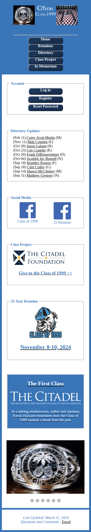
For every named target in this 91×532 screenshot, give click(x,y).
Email (66, 522)
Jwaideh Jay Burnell (41, 159)
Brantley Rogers (39, 163)
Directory (45, 53)
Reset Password (45, 106)
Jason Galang (36, 146)
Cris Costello (36, 150)
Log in (45, 90)
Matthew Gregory (40, 175)
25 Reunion (62, 222)
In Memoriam (45, 66)
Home (45, 39)
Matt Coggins (38, 142)
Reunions (45, 46)
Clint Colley (36, 167)
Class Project (45, 59)
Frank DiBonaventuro (43, 154)
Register (45, 98)
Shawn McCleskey (41, 171)
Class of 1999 (28, 221)
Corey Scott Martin (41, 138)
